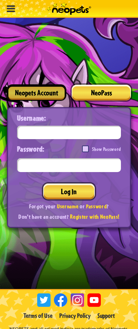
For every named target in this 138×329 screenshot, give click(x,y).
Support (106, 316)
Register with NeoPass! (95, 216)
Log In (69, 191)
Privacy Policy (75, 316)
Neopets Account (36, 92)
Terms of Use (38, 316)
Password (96, 206)
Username (67, 206)
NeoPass (101, 92)
